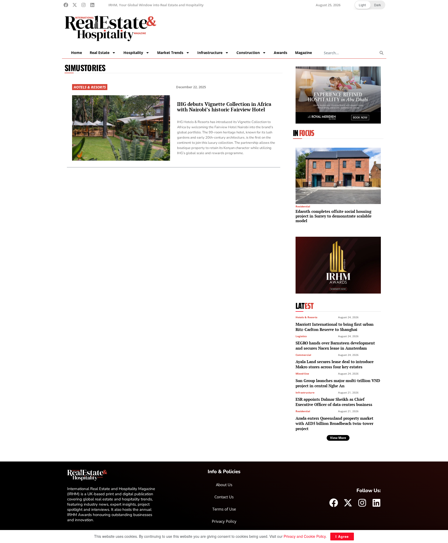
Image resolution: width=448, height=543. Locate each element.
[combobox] (352, 53)
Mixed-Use (302, 373)
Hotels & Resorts (90, 87)
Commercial (303, 355)
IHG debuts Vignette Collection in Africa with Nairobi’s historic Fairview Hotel (224, 107)
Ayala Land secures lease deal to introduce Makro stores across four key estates (335, 364)
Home (76, 52)
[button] (369, 5)
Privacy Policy (224, 521)
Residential (303, 206)
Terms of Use (224, 509)
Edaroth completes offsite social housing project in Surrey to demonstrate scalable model (334, 216)
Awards (280, 52)
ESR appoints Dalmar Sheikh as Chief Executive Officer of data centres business (334, 402)
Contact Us (224, 496)
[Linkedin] (92, 5)
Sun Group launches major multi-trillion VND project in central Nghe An (338, 383)
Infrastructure (305, 392)
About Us (224, 484)
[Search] (381, 53)
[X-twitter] (74, 5)
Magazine (303, 52)
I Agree (342, 536)
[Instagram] (83, 5)
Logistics (301, 336)
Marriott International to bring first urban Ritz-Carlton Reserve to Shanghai (335, 327)
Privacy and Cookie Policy (305, 536)
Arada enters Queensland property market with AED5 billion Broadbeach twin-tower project (334, 423)
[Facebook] (66, 5)
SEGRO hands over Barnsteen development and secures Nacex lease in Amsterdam (335, 345)
